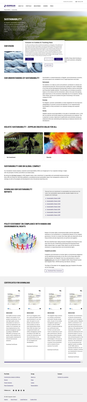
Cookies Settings (48, 59)
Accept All (58, 59)
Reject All (29, 59)
